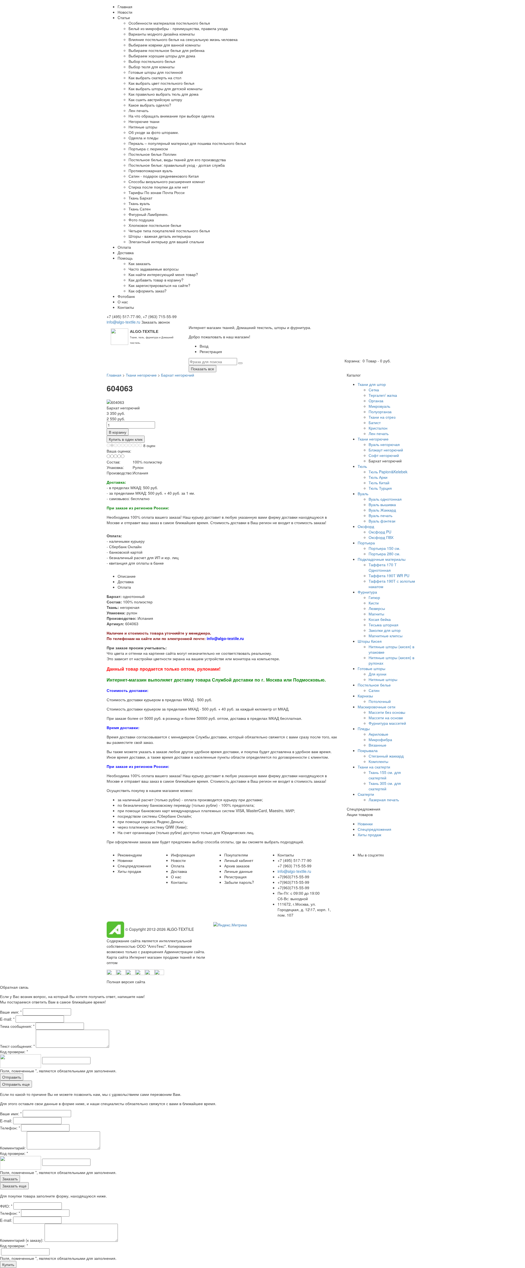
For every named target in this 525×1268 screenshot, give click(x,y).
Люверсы (377, 608)
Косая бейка (380, 619)
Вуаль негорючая (384, 444)
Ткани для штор (372, 384)
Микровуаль (379, 406)
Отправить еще (16, 1084)
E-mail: (7, 1019)
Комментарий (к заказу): (21, 1240)
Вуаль (363, 493)
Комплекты (378, 761)
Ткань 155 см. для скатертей (385, 775)
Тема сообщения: (17, 1026)
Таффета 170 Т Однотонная (383, 567)
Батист (375, 422)
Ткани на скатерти (374, 767)
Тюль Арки (378, 477)
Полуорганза (380, 411)
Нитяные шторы (383, 679)
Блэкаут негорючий (386, 450)
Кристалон (378, 428)
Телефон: (10, 1128)
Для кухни (377, 674)
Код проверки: (14, 1051)
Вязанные (377, 745)
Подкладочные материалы (382, 559)
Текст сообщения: (17, 1046)
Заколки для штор (385, 630)
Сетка (374, 389)
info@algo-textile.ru (123, 322)
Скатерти (366, 794)
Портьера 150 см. (384, 548)
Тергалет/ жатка (383, 395)
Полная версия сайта (126, 981)
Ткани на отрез (382, 417)
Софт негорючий (384, 455)
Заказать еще (14, 1185)
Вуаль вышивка (382, 504)
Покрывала (368, 750)
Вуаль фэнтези (382, 521)
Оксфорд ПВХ (381, 537)
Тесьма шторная (383, 624)
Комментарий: (13, 1147)
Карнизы (365, 695)
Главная (114, 375)
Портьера (366, 542)
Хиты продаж (369, 834)
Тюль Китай (379, 482)
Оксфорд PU (380, 532)
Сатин (374, 690)
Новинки (365, 823)
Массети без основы (387, 712)
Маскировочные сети (376, 706)
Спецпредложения (374, 829)
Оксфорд (366, 526)
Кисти (374, 603)
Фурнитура (367, 592)
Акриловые (378, 734)
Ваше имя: (11, 1012)
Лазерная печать (384, 799)
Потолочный (380, 701)
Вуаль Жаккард (382, 510)
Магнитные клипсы (385, 635)
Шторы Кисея (370, 641)
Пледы (364, 728)
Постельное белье (374, 685)
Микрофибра (380, 739)
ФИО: (6, 1206)
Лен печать (379, 433)
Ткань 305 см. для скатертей (385, 785)
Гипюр (374, 597)
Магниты (376, 614)
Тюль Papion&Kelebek (388, 471)
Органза (376, 400)
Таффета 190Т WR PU (389, 575)
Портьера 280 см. (384, 553)
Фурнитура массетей (387, 723)
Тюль (362, 466)
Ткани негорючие (141, 375)
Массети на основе (386, 717)
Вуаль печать (380, 515)
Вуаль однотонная (385, 499)
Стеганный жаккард (386, 756)
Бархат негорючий (177, 375)
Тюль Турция (380, 488)
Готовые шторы (371, 668)
